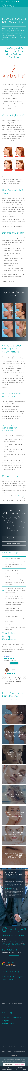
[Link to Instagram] (10, 1)
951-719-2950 (5, 1)
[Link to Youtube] (12, 1)
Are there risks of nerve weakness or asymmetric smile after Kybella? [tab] (14, 619)
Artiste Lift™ (14, 884)
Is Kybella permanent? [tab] (12, 570)
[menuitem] (5, 1051)
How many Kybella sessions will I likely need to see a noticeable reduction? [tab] (15, 564)
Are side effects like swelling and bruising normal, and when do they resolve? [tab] (15, 582)
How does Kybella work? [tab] (12, 558)
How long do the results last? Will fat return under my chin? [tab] (14, 597)
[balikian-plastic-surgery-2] (9, 5)
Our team (5, 496)
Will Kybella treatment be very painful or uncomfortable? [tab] (14, 603)
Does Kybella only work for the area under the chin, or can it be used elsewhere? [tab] (15, 591)
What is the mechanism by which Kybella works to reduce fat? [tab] (14, 611)
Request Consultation (7, 1068)
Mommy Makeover (16, 894)
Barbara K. (12, 669)
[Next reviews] (24, 677)
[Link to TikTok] (14, 1)
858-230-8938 (8, 1023)
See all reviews (14, 663)
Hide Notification (19, 1064)
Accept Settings (8, 1064)
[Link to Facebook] (17, 1)
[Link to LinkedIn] (19, 1)
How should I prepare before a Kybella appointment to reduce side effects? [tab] (15, 627)
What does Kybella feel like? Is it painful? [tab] (15, 575)
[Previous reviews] (3, 677)
